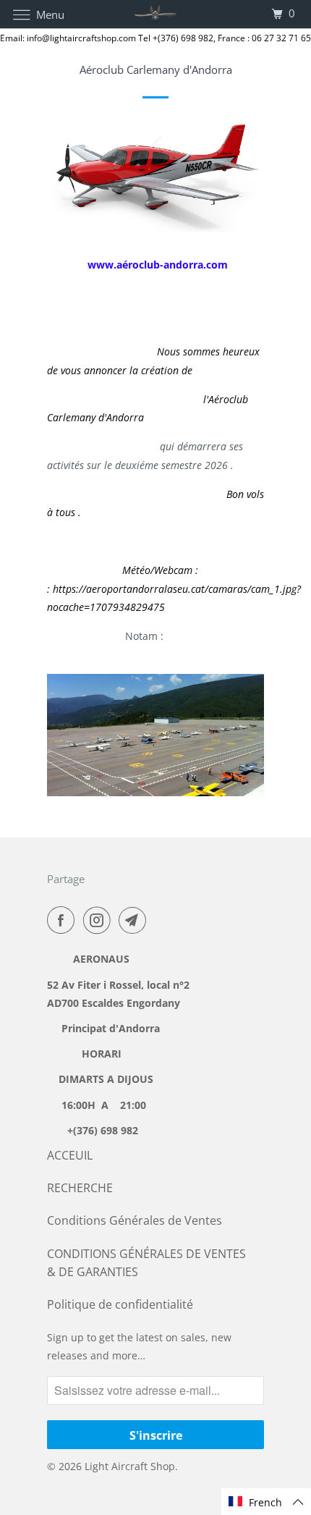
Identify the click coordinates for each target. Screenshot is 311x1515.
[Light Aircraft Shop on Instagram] (99, 920)
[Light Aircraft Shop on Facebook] (63, 920)
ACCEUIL (70, 1155)
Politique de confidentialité (120, 1304)
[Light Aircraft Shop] (156, 14)
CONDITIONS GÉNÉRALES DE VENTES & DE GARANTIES (146, 1263)
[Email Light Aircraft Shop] (135, 920)
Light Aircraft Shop (130, 1466)
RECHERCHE (80, 1188)
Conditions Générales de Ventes (134, 1220)
